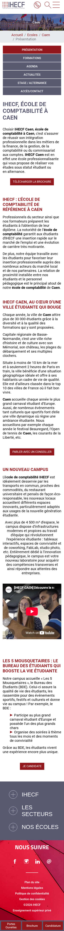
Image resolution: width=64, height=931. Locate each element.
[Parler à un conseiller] (37, 5)
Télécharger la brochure (32, 181)
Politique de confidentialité (32, 893)
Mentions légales (32, 888)
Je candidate (32, 766)
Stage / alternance (32, 83)
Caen (46, 35)
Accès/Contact (32, 91)
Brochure (32, 925)
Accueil (17, 35)
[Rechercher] (46, 5)
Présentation (32, 49)
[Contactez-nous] (49, 861)
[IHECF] (16, 5)
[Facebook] (14, 861)
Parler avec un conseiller (32, 452)
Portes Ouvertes (11, 925)
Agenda (32, 66)
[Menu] (56, 5)
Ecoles (32, 35)
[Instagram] (26, 861)
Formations (32, 58)
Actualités (32, 74)
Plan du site (32, 882)
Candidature (53, 925)
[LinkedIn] (37, 861)
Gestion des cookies (32, 899)
